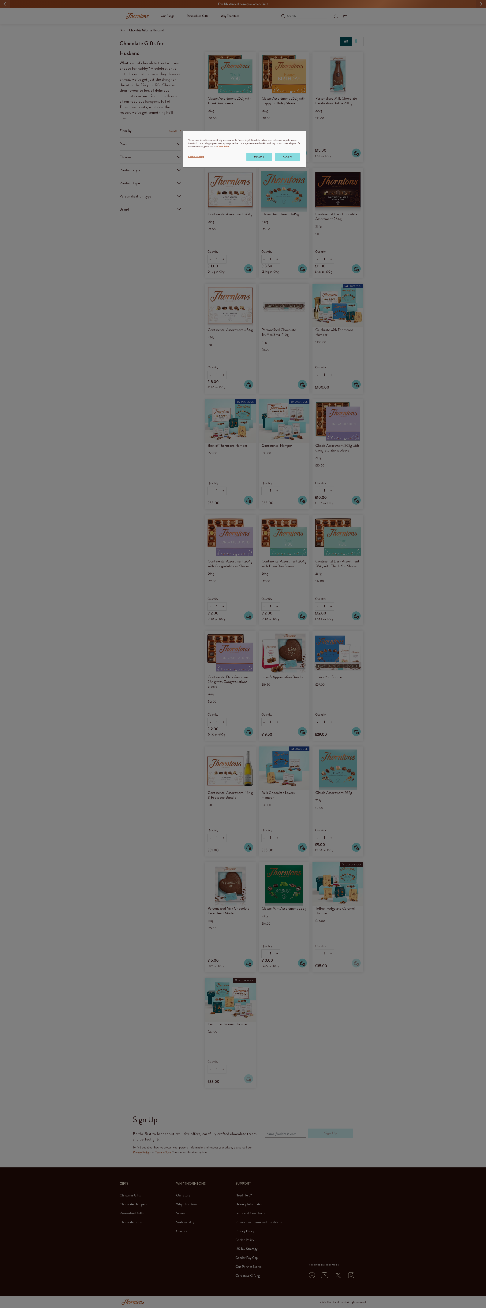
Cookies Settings (196, 156)
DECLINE (259, 156)
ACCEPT (287, 156)
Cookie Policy (223, 146)
